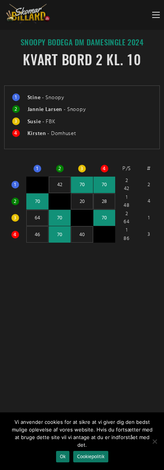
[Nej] (154, 441)
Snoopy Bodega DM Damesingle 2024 (82, 43)
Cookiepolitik (91, 457)
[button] (156, 15)
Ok (63, 457)
